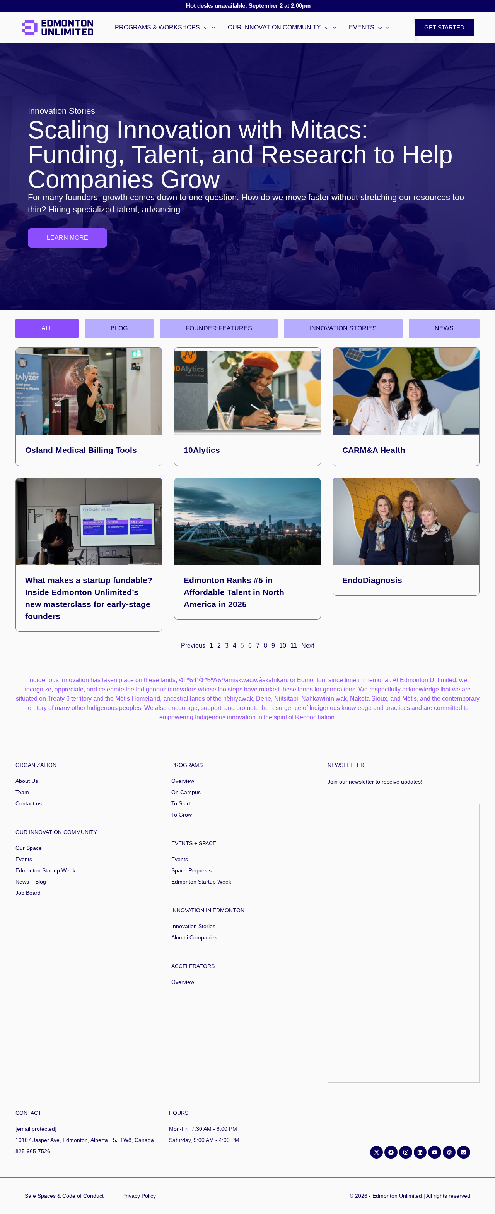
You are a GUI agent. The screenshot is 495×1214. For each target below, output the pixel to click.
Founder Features (219, 328)
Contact (28, 1113)
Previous (193, 645)
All (47, 328)
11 (293, 645)
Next (307, 645)
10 (282, 645)
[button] (204, 27)
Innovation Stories (343, 328)
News (444, 328)
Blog (119, 328)
